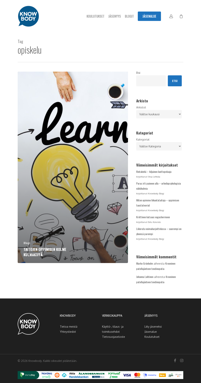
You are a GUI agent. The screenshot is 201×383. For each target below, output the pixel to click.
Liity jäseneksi (153, 326)
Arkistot (141, 107)
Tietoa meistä (68, 326)
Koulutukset (152, 336)
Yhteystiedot (68, 331)
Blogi (27, 243)
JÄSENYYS (151, 315)
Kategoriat (143, 139)
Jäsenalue (150, 331)
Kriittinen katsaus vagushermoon (153, 217)
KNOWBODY (68, 315)
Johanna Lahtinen (144, 277)
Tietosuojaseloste (113, 336)
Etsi (138, 72)
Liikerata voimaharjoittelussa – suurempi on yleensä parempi (158, 231)
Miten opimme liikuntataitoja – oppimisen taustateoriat (157, 202)
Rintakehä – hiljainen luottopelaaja (153, 171)
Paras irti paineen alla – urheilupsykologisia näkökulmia (158, 185)
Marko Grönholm (144, 263)
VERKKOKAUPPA (112, 315)
